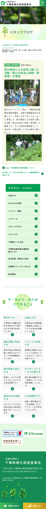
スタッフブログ (14, 226)
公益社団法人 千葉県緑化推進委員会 (23, 3)
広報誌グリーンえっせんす (19, 266)
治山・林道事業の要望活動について (20, 167)
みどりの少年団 (14, 203)
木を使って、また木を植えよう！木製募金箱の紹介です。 (21, 173)
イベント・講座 (14, 211)
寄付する (37, 506)
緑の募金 (12, 274)
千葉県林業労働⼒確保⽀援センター (18, 250)
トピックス (13, 234)
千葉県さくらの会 (15, 242)
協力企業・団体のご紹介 (18, 258)
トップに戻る (41, 497)
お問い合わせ (13, 506)
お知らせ (12, 195)
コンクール (13, 218)
